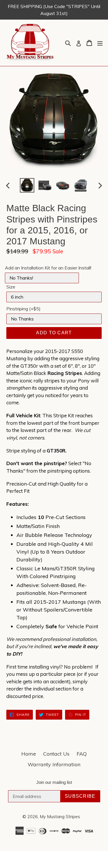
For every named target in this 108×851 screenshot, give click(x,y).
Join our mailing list (54, 782)
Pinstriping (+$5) (23, 309)
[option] (27, 185)
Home (28, 753)
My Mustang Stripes (60, 816)
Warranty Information (54, 764)
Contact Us (56, 753)
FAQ (82, 753)
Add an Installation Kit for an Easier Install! (48, 268)
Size (10, 287)
